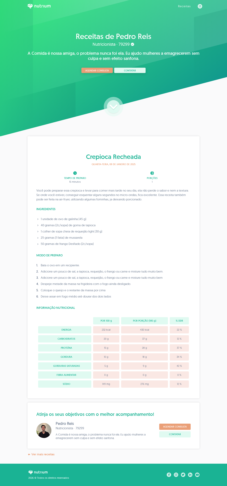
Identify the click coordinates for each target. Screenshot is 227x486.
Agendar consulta (97, 70)
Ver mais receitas (42, 454)
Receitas (184, 6)
